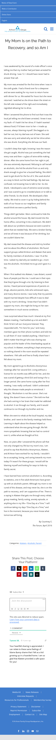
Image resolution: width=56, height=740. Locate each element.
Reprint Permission (18, 710)
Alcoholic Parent (34, 543)
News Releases (32, 692)
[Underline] (18, 608)
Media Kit (16, 692)
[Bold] (12, 608)
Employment (14, 714)
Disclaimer (36, 706)
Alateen (23, 543)
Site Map (43, 714)
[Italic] (15, 608)
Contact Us (29, 714)
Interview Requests (25, 696)
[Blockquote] (27, 608)
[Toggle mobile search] (46, 29)
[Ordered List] (21, 608)
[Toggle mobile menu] (52, 29)
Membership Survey (42, 700)
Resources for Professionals (17, 700)
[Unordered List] (24, 608)
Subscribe (36, 710)
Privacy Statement (18, 706)
